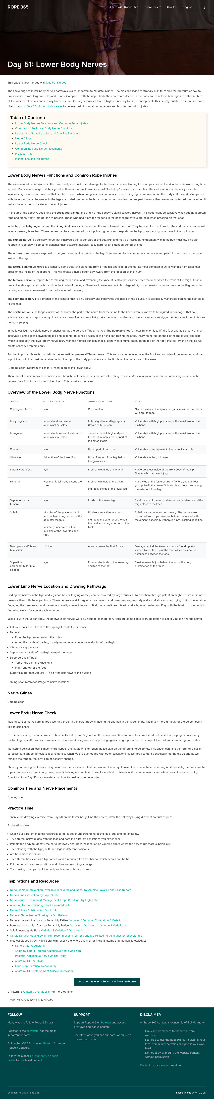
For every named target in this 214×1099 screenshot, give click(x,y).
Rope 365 (18, 7)
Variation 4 (119, 920)
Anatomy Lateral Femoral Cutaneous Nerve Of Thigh (48, 950)
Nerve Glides (23, 138)
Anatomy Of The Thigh (29, 961)
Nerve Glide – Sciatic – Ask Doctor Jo (34, 910)
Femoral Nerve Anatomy (30, 945)
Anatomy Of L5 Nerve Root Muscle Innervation (44, 971)
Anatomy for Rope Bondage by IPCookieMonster (41, 905)
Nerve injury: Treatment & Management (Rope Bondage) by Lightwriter (54, 900)
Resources (151, 7)
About (170, 7)
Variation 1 (75, 920)
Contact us (147, 1065)
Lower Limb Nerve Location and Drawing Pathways (47, 133)
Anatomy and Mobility (36, 991)
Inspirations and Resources (32, 158)
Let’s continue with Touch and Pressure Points (107, 981)
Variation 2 (90, 920)
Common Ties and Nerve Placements (38, 148)
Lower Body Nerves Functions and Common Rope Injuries (51, 123)
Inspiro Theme (183, 1092)
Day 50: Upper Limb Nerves (44, 106)
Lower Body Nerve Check (31, 143)
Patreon (48, 1043)
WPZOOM (200, 1092)
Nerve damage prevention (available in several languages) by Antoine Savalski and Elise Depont (70, 890)
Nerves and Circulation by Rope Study (34, 895)
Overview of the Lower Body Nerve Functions (43, 128)
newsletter (33, 1030)
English (187, 7)
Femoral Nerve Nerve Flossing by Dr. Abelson (39, 915)
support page (87, 1039)
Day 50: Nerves (56, 82)
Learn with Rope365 (123, 7)
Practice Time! (24, 153)
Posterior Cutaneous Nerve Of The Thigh (40, 955)
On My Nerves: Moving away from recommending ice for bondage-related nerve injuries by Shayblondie (76, 935)
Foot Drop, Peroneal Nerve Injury (36, 966)
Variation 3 (104, 920)
